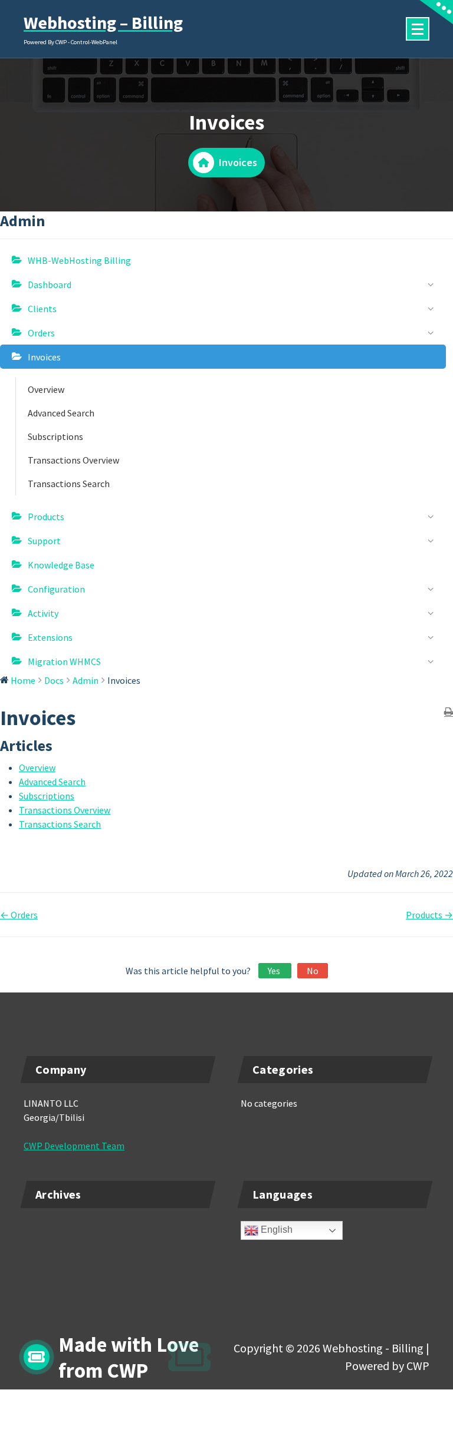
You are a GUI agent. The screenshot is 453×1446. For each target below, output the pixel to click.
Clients (42, 309)
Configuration (56, 589)
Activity (43, 613)
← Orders (19, 915)
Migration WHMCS (64, 661)
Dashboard (49, 284)
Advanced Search (61, 413)
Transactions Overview (73, 460)
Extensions (50, 637)
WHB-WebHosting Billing (79, 260)
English (275, 1230)
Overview (46, 389)
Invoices (44, 357)
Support (44, 541)
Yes (275, 971)
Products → (429, 915)
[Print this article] (448, 712)
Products (46, 516)
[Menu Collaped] (417, 29)
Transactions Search (69, 483)
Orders (41, 333)
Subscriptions (55, 436)
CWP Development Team (74, 1145)
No (313, 971)
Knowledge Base (61, 565)
